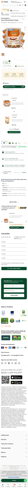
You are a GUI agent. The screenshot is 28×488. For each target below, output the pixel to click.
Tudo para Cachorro (7, 443)
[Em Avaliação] (4, 143)
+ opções (13, 100)
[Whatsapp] (12, 363)
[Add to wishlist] (25, 29)
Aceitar (14, 480)
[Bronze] (15, 313)
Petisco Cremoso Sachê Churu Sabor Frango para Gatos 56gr (17, 120)
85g (7, 62)
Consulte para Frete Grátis (17, 224)
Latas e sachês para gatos (7, 14)
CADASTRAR (14, 295)
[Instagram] (2, 363)
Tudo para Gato (6, 448)
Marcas (3, 452)
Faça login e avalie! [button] (15, 268)
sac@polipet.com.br (17, 355)
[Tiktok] (16, 363)
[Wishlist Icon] (22, 5)
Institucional (5, 435)
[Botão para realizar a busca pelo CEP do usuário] (24, 16)
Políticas (3, 456)
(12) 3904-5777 (5, 355)
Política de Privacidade (14, 477)
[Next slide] (26, 221)
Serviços (3, 439)
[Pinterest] (9, 363)
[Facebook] (5, 363)
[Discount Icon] (20, 5)
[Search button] (17, 5)
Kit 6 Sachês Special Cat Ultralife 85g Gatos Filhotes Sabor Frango (17, 103)
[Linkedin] (19, 363)
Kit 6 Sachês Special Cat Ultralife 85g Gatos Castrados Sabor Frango (16, 216)
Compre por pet (7, 13)
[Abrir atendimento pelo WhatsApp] (25, 480)
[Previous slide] (1, 221)
